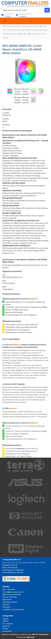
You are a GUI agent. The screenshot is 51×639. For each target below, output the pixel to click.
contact (19, 370)
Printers (5, 629)
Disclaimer (6, 607)
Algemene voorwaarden (11, 594)
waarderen (20, 324)
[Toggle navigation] (5, 21)
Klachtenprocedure (9, 602)
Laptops (5, 619)
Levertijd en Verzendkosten (13, 609)
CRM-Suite (30, 637)
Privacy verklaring (9, 597)
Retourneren (7, 599)
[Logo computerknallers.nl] (25, 4)
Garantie (5, 604)
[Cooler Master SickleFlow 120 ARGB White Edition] (25, 71)
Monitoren (6, 626)
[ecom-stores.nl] (16, 579)
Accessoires (7, 631)
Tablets (5, 621)
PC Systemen (7, 624)
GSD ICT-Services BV (40, 634)
